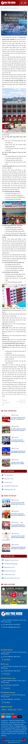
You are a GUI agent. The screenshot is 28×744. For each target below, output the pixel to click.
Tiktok (19, 716)
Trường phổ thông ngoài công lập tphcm (16, 731)
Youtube (14, 716)
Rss (3, 716)
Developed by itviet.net (15, 742)
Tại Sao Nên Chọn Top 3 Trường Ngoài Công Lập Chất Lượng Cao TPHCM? (18, 441)
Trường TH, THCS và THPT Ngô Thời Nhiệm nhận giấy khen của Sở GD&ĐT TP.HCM (18, 537)
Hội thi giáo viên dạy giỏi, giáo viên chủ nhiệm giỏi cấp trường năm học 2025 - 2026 (18, 515)
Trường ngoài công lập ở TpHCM (12, 728)
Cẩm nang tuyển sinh (13, 8)
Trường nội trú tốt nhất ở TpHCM (16, 720)
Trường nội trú (4, 720)
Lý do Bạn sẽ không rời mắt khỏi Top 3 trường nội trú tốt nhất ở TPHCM (18, 419)
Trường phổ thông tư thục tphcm (9, 733)
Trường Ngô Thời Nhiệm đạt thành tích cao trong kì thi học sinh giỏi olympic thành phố (18, 549)
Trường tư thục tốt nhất (14, 722)
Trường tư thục (4, 722)
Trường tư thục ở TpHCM (7, 726)
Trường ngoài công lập (18, 724)
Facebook (8, 716)
